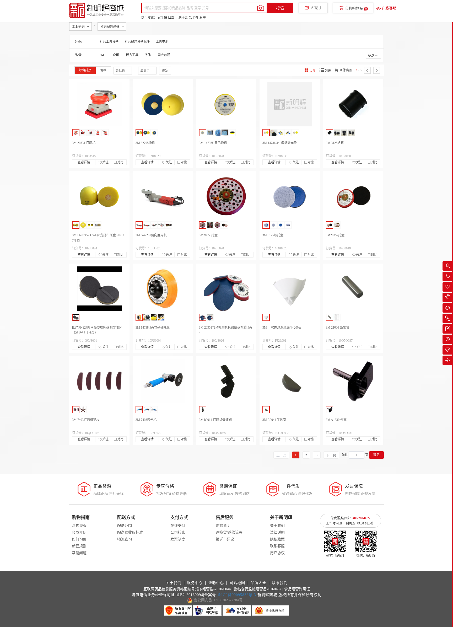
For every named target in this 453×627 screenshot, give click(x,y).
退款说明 (223, 526)
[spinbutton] (356, 455)
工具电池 (162, 42)
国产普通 (164, 55)
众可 (116, 55)
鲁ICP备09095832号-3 (236, 595)
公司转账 (177, 532)
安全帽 (162, 17)
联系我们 (280, 583)
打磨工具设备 (109, 42)
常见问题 (79, 553)
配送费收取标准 (130, 532)
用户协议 (277, 553)
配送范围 (124, 526)
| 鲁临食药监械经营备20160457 (256, 589)
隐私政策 (277, 539)
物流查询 (124, 539)
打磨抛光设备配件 (137, 42)
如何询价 (79, 539)
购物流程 (79, 526)
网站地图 (237, 583)
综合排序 (85, 70)
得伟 (147, 55)
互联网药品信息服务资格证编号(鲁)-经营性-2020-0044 (187, 589)
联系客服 (277, 546)
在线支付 (177, 526)
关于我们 (277, 526)
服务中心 (195, 583)
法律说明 (277, 532)
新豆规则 (79, 546)
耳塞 (202, 17)
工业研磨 (78, 27)
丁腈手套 (181, 17)
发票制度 (177, 539)
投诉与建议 (225, 539)
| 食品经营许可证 (296, 589)
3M (102, 55)
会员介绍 (79, 532)
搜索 (280, 8)
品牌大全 (258, 583)
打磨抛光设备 (109, 27)
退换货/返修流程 (229, 532)
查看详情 (84, 162)
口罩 (171, 17)
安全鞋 (193, 17)
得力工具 (132, 55)
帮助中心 (216, 583)
